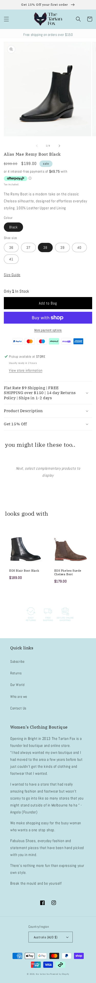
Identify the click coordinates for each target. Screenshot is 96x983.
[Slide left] (36, 145)
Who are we (18, 696)
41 (11, 259)
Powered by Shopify (59, 974)
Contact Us (18, 708)
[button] (6, 19)
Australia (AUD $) (46, 937)
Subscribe (17, 661)
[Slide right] (59, 145)
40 (79, 247)
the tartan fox (43, 974)
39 (62, 247)
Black (13, 227)
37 (28, 247)
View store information (25, 370)
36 (11, 247)
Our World (17, 684)
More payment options (48, 330)
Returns (16, 673)
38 (45, 247)
